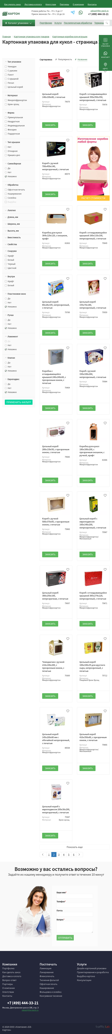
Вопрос (60, 920)
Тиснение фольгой (49, 980)
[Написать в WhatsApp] (81, 13)
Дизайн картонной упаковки (91, 968)
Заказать (50, 125)
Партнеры (64, 4)
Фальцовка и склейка (50, 991)
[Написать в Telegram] (73, 13)
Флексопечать (47, 976)
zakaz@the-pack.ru (99, 10)
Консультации (84, 980)
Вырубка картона (86, 976)
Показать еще (75, 847)
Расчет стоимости (93, 198)
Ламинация (45, 968)
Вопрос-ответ (9, 980)
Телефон (61, 901)
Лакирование (47, 972)
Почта (59, 910)
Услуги (58, 22)
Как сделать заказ (12, 4)
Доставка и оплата (33, 4)
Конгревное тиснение (51, 995)
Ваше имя (61, 892)
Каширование (47, 988)
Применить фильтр (18, 402)
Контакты (92, 4)
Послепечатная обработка (78, 22)
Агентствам (51, 4)
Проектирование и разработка (93, 972)
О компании (78, 4)
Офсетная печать (48, 984)
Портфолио (46, 22)
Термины (99, 22)
